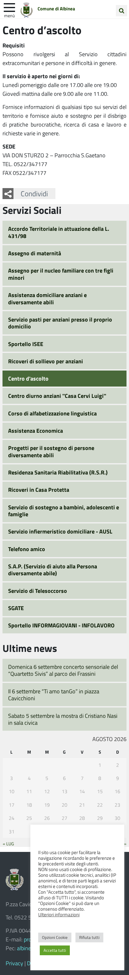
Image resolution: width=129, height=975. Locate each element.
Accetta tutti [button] (55, 950)
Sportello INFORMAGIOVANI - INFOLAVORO (61, 625)
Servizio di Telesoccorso (37, 591)
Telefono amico (26, 549)
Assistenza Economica (35, 430)
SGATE (16, 608)
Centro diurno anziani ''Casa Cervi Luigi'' (57, 396)
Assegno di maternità (34, 253)
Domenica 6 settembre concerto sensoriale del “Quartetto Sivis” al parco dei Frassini (63, 670)
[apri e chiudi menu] (9, 7)
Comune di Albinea (56, 8)
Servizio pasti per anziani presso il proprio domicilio (60, 323)
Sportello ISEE (25, 344)
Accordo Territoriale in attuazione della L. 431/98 (58, 232)
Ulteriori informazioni (59, 914)
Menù (9, 15)
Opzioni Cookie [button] (55, 937)
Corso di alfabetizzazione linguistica (52, 413)
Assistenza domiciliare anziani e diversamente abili (47, 298)
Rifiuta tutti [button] (89, 937)
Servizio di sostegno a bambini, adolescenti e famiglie (63, 510)
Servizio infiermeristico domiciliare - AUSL (60, 531)
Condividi (34, 193)
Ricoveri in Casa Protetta (38, 489)
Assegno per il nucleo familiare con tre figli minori (60, 274)
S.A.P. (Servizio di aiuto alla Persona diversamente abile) (52, 569)
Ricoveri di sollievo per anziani (45, 361)
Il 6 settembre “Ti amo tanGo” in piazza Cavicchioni (53, 694)
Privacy (14, 963)
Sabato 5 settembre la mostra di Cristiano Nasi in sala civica (62, 719)
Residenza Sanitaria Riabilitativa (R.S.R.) (58, 472)
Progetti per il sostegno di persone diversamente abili (51, 451)
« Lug (8, 843)
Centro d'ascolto (28, 378)
